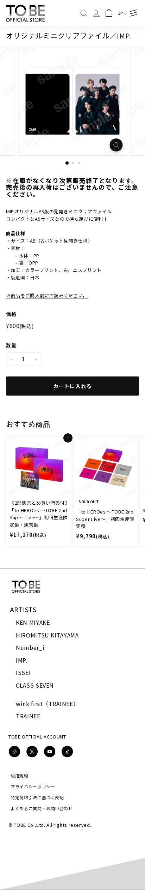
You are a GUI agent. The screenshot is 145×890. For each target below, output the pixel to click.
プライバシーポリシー (33, 786)
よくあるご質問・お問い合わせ (42, 808)
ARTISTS (23, 609)
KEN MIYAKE (33, 622)
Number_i (30, 647)
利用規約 (20, 775)
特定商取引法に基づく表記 (37, 797)
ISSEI (23, 672)
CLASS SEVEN (35, 685)
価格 (11, 314)
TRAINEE (28, 716)
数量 (11, 345)
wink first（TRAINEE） (47, 703)
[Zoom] (116, 145)
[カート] (109, 13)
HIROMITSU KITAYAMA (47, 635)
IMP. (21, 660)
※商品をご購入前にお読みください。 (47, 295)
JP (121, 13)
